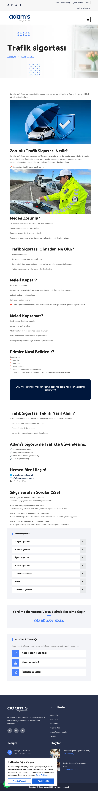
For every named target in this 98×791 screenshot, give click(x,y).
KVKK (88, 3)
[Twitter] (16, 5)
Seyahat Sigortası (23, 589)
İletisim (53, 736)
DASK (17, 581)
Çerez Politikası (42, 775)
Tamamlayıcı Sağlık (24, 573)
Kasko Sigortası (22, 565)
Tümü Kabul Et (43, 781)
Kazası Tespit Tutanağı (62, 3)
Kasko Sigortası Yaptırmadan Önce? (74, 764)
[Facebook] (8, 5)
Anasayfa (11, 57)
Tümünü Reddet (19, 781)
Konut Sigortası (22, 549)
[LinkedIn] (12, 5)
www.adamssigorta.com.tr (23, 475)
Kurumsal (54, 719)
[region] (31, 772)
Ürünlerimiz (54, 724)
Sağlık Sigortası (22, 542)
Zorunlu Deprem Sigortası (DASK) (77, 751)
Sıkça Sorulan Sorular (58, 732)
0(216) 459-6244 (49, 620)
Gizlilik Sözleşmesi (83, 8)
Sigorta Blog (55, 728)
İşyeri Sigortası (22, 557)
